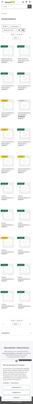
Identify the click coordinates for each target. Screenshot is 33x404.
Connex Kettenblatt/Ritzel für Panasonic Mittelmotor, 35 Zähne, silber (8, 305)
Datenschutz (14, 383)
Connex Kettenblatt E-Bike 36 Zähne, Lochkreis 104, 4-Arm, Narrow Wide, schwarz (24, 86)
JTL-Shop (19, 402)
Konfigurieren (16, 392)
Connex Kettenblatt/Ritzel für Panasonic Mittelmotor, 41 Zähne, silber (25, 305)
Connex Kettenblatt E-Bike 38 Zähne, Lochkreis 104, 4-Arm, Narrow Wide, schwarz (8, 114)
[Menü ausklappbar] (2, 1)
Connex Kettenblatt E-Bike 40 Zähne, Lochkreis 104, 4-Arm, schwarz (7, 142)
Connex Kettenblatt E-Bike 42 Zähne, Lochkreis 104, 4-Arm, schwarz (7, 170)
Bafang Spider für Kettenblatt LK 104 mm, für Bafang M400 (7, 59)
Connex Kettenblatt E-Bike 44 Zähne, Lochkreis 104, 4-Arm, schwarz (24, 170)
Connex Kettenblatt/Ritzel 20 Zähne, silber (7, 278)
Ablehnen (16, 397)
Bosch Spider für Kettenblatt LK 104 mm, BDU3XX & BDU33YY (23, 59)
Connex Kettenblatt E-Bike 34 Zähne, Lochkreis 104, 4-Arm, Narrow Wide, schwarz (8, 86)
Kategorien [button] (5, 333)
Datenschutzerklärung (8, 353)
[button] (23, 2)
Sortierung (14, 26)
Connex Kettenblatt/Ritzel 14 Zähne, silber (7, 197)
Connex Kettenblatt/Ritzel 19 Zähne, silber (24, 251)
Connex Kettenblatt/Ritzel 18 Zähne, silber (7, 251)
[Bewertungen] (21, 116)
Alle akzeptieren (16, 387)
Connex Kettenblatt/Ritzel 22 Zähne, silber (24, 278)
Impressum (6, 383)
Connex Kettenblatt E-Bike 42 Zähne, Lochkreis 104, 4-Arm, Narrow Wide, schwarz (24, 142)
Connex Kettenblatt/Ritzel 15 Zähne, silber (24, 197)
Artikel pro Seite (8, 30)
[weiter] (30, 37)
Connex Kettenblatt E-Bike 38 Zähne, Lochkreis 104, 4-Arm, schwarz (24, 114)
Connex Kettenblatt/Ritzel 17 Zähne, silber (24, 224)
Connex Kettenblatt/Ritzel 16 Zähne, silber (7, 224)
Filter (5, 26)
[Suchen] (30, 6)
